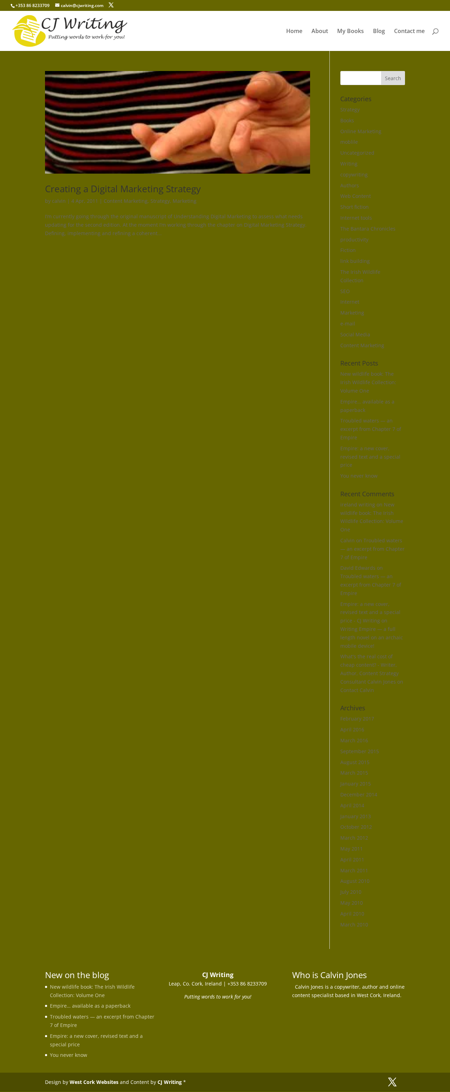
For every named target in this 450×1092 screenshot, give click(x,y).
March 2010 (354, 924)
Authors (349, 185)
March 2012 (354, 837)
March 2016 (354, 740)
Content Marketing (126, 201)
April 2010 (352, 913)
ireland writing (357, 504)
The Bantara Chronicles (368, 228)
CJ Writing (170, 1082)
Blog (379, 31)
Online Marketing (360, 131)
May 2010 (351, 902)
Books (347, 120)
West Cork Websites (94, 1082)
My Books (350, 31)
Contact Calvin (357, 690)
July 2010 (350, 892)
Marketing (185, 201)
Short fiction (354, 206)
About (319, 31)
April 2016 (352, 729)
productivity (354, 239)
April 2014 (352, 805)
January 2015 (355, 783)
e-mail (347, 323)
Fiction (348, 250)
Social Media (355, 334)
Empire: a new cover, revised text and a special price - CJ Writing (370, 612)
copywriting (354, 174)
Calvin (347, 540)
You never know (359, 475)
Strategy (160, 201)
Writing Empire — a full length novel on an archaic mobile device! (371, 637)
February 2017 (357, 718)
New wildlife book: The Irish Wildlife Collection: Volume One (368, 382)
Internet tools (356, 217)
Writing (349, 163)
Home (294, 31)
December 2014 (358, 794)
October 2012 (356, 826)
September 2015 (359, 751)
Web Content (355, 196)
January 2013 (355, 816)
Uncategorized (357, 152)
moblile (349, 141)
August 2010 (354, 881)
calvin (59, 201)
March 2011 (354, 870)
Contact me (409, 31)
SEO (345, 291)
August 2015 (354, 762)
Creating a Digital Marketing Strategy (123, 188)
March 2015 (354, 772)
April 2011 (352, 859)
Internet (349, 301)
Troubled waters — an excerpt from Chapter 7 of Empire (370, 429)
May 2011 (351, 848)
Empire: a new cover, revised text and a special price (370, 457)
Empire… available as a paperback (90, 1005)
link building (355, 261)
